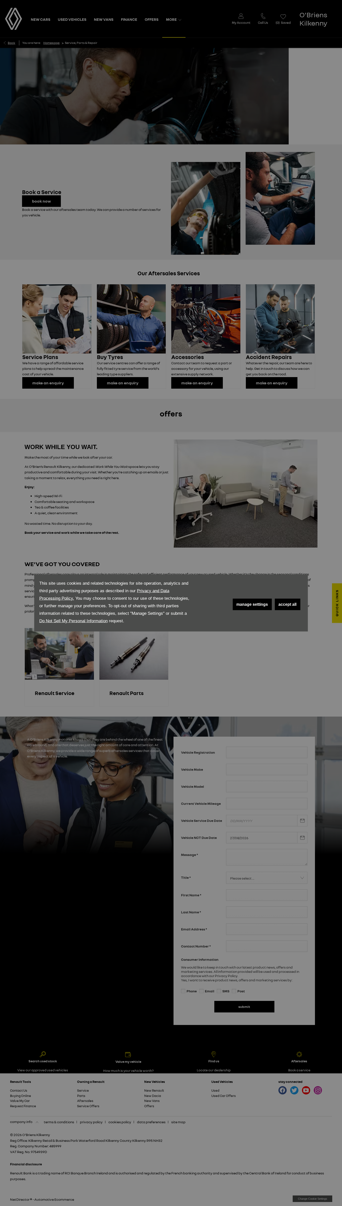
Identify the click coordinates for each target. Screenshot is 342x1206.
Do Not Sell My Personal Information (73, 621)
